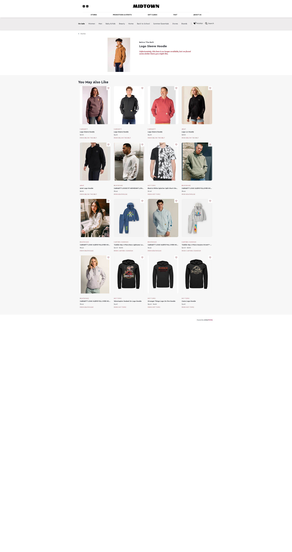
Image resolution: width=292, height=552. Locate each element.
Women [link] (91, 24)
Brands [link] (184, 24)
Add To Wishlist (108, 88)
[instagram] (87, 6)
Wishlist (199, 23)
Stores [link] (175, 24)
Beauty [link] (122, 24)
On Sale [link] (81, 24)
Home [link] (130, 24)
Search (211, 23)
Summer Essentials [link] (161, 24)
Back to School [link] (143, 24)
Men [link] (100, 24)
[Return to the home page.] (146, 6)
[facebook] (84, 6)
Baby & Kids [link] (110, 24)
